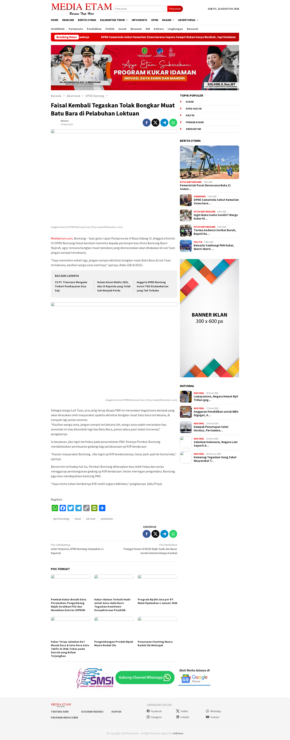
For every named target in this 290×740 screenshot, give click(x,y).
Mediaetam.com (62, 238)
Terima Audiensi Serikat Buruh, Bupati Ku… (215, 232)
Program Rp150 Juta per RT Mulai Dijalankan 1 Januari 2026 (157, 601)
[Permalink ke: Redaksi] (55, 122)
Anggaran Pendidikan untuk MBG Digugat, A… (216, 413)
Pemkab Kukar (195, 122)
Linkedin (185, 717)
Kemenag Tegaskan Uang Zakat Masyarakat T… (215, 459)
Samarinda (200, 196)
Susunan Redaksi (92, 711)
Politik (198, 242)
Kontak (116, 711)
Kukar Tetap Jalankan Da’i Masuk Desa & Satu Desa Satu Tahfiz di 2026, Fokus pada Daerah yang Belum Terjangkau (70, 649)
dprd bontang (61, 518)
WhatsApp (215, 711)
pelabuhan (107, 518)
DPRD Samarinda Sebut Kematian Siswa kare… (216, 201)
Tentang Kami (60, 711)
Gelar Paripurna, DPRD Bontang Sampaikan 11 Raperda (77, 549)
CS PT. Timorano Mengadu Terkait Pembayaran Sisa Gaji (71, 286)
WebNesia (178, 733)
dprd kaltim (194, 108)
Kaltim (190, 115)
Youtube (214, 717)
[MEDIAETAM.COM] (82, 8)
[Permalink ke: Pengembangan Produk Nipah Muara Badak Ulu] (114, 628)
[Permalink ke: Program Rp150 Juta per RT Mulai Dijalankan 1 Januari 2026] (157, 586)
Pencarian (175, 8)
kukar (190, 102)
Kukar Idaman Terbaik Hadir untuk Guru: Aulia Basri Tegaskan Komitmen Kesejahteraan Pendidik (112, 605)
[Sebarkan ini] (147, 123)
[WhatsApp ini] (173, 123)
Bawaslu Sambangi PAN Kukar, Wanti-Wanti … (214, 247)
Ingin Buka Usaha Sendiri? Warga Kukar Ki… (216, 217)
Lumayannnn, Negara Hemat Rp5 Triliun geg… (216, 398)
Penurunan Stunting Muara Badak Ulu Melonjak (155, 643)
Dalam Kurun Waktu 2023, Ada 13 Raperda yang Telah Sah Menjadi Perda (114, 286)
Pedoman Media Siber (64, 717)
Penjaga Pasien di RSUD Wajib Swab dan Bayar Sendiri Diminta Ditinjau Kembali (150, 549)
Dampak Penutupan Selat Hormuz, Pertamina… (211, 428)
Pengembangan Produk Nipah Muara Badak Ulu (113, 643)
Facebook (156, 711)
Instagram (156, 717)
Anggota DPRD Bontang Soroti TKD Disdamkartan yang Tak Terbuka (152, 286)
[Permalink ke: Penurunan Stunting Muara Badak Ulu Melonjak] (157, 628)
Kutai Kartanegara (190, 182)
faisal (78, 518)
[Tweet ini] (155, 123)
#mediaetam (193, 129)
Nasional (199, 393)
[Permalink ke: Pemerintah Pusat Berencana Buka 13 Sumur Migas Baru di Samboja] (209, 162)
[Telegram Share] (164, 123)
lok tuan (90, 518)
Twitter (184, 711)
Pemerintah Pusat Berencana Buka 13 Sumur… (205, 187)
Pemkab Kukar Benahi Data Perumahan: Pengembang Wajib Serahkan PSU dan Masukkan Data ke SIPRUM (68, 605)
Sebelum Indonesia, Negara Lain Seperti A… (216, 444)
